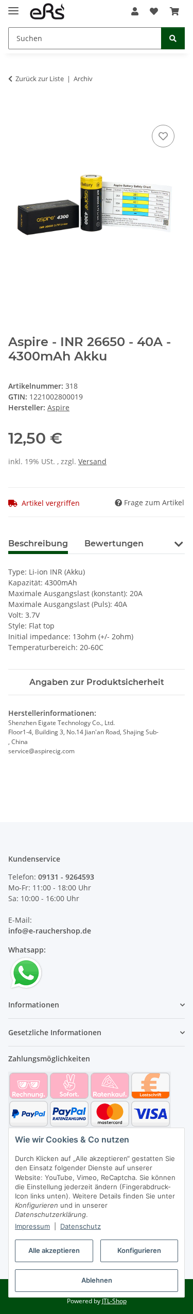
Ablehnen (96, 1280)
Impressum (32, 1226)
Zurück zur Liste (39, 78)
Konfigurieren (139, 1250)
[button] (135, 11)
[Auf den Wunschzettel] (163, 136)
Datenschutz (80, 1226)
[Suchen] (173, 38)
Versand (92, 461)
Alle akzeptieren (54, 1250)
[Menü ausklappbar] (13, 6)
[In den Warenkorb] (16, 111)
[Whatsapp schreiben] (26, 972)
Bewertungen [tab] (114, 543)
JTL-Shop (114, 1301)
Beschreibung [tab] (38, 543)
